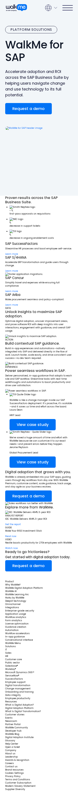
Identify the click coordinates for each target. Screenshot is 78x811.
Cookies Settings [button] (14, 773)
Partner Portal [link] (13, 724)
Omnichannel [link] (13, 604)
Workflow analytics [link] (15, 617)
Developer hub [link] (13, 730)
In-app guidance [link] (15, 636)
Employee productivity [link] (17, 698)
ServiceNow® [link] (12, 675)
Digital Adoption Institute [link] (19, 737)
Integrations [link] (12, 607)
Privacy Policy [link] (13, 776)
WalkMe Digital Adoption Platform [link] (24, 588)
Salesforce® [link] (11, 666)
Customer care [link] (13, 659)
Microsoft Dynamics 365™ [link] (19, 672)
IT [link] (6, 649)
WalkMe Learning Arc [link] (17, 594)
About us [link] (10, 753)
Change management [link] (18, 688)
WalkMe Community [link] (16, 727)
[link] (18, 575)
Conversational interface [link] (19, 640)
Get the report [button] (13, 524)
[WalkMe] (16, 7)
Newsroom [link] (11, 721)
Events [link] (9, 717)
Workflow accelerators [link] (17, 633)
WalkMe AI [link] (11, 591)
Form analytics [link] (13, 620)
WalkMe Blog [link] (12, 734)
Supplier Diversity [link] (15, 789)
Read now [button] (10, 536)
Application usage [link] (15, 614)
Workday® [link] (10, 669)
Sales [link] (8, 653)
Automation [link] (12, 630)
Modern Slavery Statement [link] (20, 786)
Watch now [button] (11, 548)
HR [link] (6, 656)
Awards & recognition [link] (17, 760)
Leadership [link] (11, 756)
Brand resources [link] (14, 769)
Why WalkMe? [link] (12, 584)
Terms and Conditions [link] (17, 779)
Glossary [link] (10, 740)
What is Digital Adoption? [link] (19, 704)
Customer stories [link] (14, 714)
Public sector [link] (12, 662)
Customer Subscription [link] (18, 782)
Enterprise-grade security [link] (19, 610)
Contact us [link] (11, 766)
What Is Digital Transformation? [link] (23, 711)
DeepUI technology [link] (15, 601)
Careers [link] (9, 763)
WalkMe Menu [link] (13, 643)
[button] (28, 108)
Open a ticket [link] (12, 747)
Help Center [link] (11, 743)
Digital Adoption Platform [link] (19, 708)
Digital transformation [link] (17, 685)
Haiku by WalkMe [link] (14, 597)
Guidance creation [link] (15, 627)
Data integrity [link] (13, 695)
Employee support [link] (15, 682)
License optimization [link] (17, 623)
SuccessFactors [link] (14, 678)
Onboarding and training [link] (19, 691)
